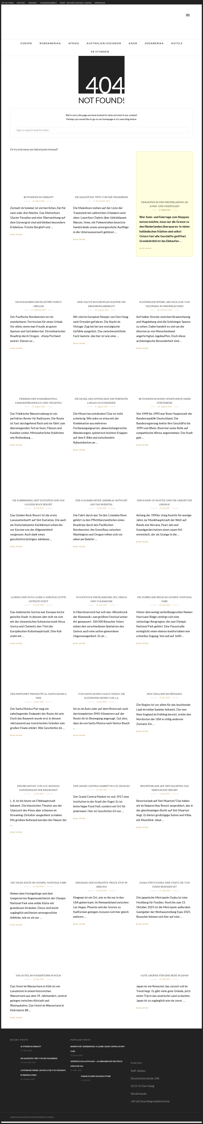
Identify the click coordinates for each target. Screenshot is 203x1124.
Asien (133, 43)
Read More (145, 248)
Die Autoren (8, 3)
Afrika (74, 43)
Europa (26, 43)
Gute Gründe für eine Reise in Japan (164, 975)
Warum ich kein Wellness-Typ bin (96, 1076)
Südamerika (154, 43)
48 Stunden (100, 51)
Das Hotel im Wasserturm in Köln (38, 975)
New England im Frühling (164, 694)
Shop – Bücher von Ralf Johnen (76, 3)
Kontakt (21, 3)
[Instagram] (25, 15)
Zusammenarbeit (48, 3)
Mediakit (32, 3)
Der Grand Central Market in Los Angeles (101, 786)
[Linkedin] (18, 15)
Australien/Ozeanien (104, 43)
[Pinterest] (22, 15)
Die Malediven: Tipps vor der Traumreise (101, 197)
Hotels (176, 43)
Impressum (100, 3)
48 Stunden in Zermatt (38, 197)
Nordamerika (50, 43)
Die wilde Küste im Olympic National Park (38, 882)
